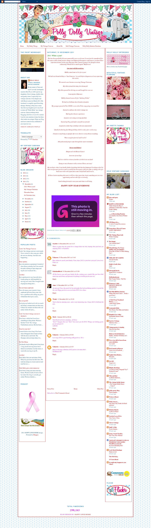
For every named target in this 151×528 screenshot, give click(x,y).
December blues (29, 192)
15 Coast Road (113, 459)
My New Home (23, 342)
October (27, 202)
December (28, 184)
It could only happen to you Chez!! (117, 463)
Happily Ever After (115, 314)
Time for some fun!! (25, 329)
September (28, 204)
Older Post (100, 389)
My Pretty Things (32, 46)
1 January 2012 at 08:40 (64, 317)
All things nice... (114, 222)
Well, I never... (113, 401)
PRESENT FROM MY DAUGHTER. (115, 286)
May (26, 216)
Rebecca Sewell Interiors (116, 334)
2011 (24, 181)
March (27, 222)
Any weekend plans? (114, 243)
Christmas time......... (114, 323)
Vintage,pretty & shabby (116, 327)
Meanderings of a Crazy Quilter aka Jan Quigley (116, 249)
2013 (24, 176)
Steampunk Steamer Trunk (116, 316)
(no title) (21, 275)
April (26, 219)
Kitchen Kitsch (113, 410)
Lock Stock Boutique (115, 450)
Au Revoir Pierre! (114, 411)
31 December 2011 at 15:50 (71, 271)
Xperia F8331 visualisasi (115, 272)
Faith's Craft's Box (115, 264)
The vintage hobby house (116, 382)
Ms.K (54, 317)
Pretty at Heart (114, 397)
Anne (54, 285)
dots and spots (113, 197)
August (27, 207)
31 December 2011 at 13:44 (67, 257)
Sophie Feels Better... (115, 355)
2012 (24, 179)
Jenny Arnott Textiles (115, 434)
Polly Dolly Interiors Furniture (92, 46)
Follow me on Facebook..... (116, 350)
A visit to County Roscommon (117, 224)
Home (22, 46)
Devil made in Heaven (116, 348)
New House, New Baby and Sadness (119, 310)
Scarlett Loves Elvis (115, 416)
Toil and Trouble (113, 259)
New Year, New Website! (116, 435)
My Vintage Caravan (47, 46)
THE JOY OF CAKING (116, 258)
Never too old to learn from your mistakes (117, 341)
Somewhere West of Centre (117, 228)
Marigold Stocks (114, 270)
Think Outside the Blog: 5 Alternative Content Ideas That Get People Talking (118, 207)
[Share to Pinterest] (80, 230)
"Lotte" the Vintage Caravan (27, 249)
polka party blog (114, 390)
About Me (59, 46)
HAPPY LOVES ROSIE (116, 204)
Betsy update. (23, 262)
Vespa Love (112, 363)
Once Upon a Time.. (114, 418)
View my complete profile (30, 126)
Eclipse (111, 199)
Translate (35, 139)
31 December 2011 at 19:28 (66, 299)
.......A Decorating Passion (117, 214)
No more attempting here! (116, 445)
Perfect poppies (113, 392)
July (26, 210)
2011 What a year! (29, 187)
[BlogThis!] (73, 230)
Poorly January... (113, 429)
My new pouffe (23, 301)
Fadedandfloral (57, 271)
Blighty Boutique (114, 368)
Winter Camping (113, 237)
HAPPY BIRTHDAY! (115, 230)
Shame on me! (113, 452)
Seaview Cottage (114, 321)
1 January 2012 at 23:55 (66, 347)
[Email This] (71, 230)
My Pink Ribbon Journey (117, 291)
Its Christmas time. (29, 195)
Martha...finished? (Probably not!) (118, 335)
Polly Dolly (34, 80)
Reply (54, 251)
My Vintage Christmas (31, 189)
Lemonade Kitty (114, 308)
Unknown (55, 257)
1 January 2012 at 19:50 (66, 335)
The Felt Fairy (113, 456)
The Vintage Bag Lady (116, 235)
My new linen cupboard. (26, 288)
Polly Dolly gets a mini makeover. (29, 368)
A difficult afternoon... (115, 377)
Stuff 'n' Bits (113, 427)
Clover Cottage (114, 423)
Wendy (55, 299)
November (28, 199)
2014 (24, 173)
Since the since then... (114, 329)
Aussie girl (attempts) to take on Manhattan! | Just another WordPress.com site (119, 442)
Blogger (35, 435)
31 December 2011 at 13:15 (66, 244)
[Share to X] (76, 230)
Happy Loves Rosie (83, 514)
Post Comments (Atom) (62, 393)
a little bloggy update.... (115, 303)
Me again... (112, 356)
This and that (113, 376)
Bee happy (112, 241)
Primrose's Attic (114, 283)
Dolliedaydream (114, 277)
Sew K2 (111, 361)
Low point (112, 344)
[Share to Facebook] (78, 230)
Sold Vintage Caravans (72, 46)
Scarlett (55, 243)
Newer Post (50, 389)
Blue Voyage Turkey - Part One (117, 279)
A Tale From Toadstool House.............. (116, 301)
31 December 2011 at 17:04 (64, 285)
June (26, 213)
